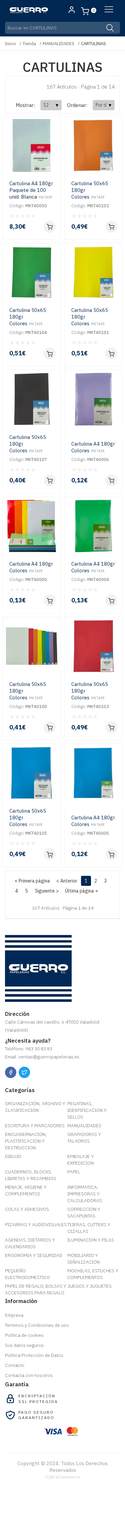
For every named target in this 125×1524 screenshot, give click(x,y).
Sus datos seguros (24, 1345)
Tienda (29, 43)
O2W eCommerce (62, 1477)
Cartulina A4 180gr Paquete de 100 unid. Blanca (31, 190)
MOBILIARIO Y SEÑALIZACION (83, 1258)
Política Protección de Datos (34, 1355)
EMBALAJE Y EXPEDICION (80, 1159)
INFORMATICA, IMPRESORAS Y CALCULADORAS (84, 1193)
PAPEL (73, 1172)
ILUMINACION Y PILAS (90, 1240)
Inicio (10, 43)
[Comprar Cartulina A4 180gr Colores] (111, 480)
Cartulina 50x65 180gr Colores (89, 190)
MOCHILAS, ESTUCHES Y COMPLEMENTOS (92, 1274)
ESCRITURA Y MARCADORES (35, 1126)
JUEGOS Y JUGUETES (89, 1286)
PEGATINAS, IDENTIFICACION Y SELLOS (87, 1110)
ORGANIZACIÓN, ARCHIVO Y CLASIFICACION (35, 1106)
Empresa (14, 1315)
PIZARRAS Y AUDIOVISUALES (36, 1224)
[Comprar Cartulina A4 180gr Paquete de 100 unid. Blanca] (50, 227)
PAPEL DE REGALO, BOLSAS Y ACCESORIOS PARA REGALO (35, 1289)
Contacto (14, 1365)
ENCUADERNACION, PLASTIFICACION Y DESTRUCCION (26, 1141)
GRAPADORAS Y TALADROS (84, 1137)
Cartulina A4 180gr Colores (93, 447)
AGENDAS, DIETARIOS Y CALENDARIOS (30, 1243)
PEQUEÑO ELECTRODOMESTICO (27, 1274)
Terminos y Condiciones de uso (37, 1325)
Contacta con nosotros (29, 1375)
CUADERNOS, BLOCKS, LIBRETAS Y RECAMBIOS (30, 1175)
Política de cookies (24, 1335)
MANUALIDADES (58, 43)
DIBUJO (13, 1156)
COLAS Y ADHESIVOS (27, 1209)
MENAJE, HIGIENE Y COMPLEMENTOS (26, 1190)
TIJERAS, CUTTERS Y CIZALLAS (88, 1227)
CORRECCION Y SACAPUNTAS (83, 1212)
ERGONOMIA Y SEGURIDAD (33, 1255)
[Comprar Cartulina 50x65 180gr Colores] (111, 227)
